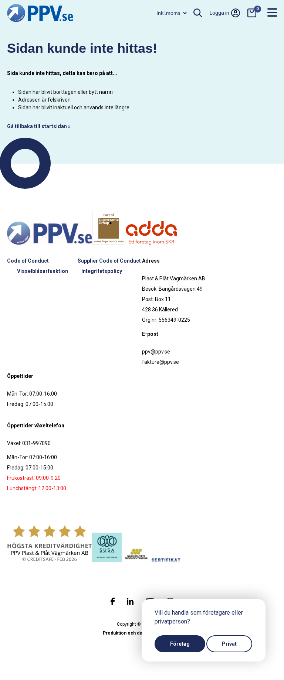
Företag (180, 644)
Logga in (219, 13)
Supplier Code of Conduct (109, 261)
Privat (229, 644)
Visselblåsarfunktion (42, 271)
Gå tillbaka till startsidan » (39, 126)
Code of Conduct (28, 261)
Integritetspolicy (101, 271)
